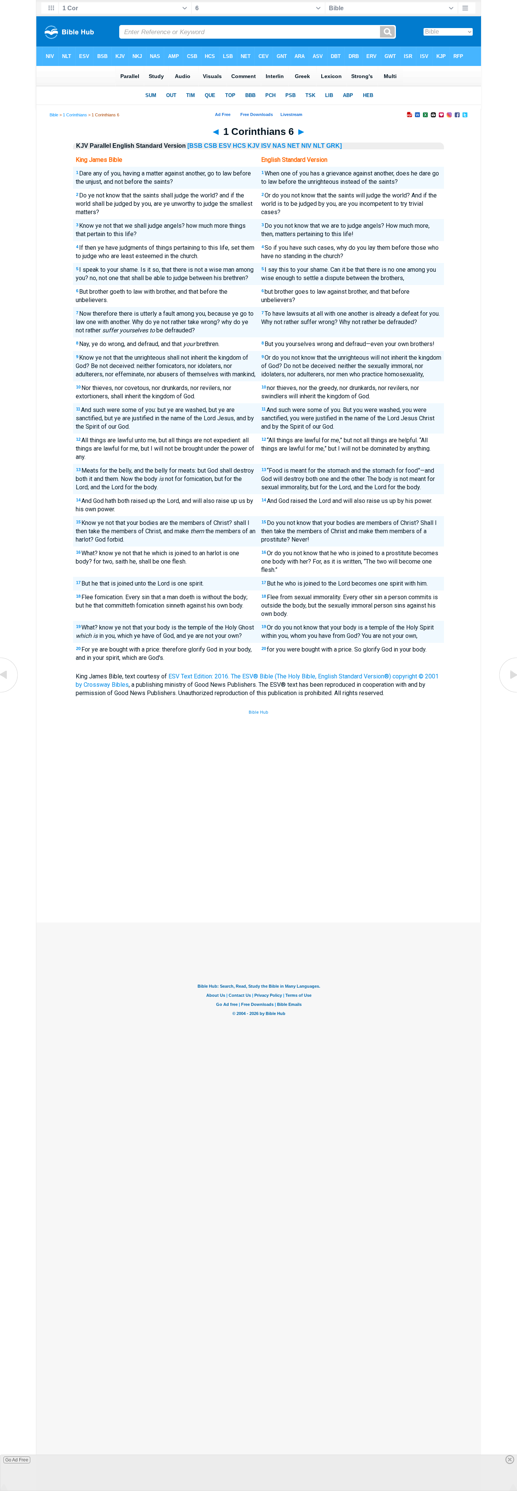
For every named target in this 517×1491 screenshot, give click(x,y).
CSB (210, 146)
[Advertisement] (258, 867)
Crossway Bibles (106, 684)
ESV (225, 146)
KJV (254, 146)
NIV (306, 146)
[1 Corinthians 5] (9, 691)
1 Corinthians (75, 115)
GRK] (334, 146)
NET (293, 146)
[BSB (194, 146)
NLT (319, 146)
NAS (279, 146)
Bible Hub (258, 712)
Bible (54, 115)
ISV (266, 146)
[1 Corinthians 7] (507, 691)
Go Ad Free (16, 1460)
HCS (239, 146)
